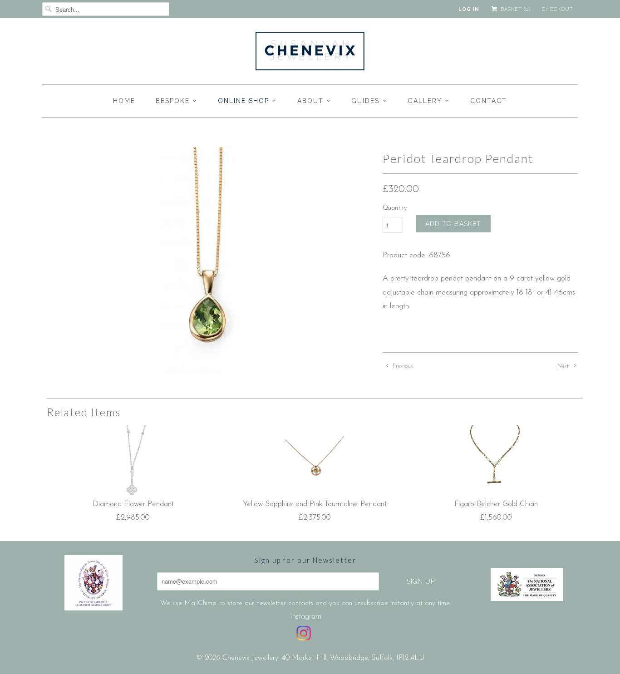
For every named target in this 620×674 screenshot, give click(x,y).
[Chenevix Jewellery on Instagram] (303, 633)
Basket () (515, 9)
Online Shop (243, 100)
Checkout (557, 9)
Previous (402, 366)
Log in (468, 9)
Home (124, 100)
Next (564, 366)
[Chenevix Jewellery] (310, 53)
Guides (365, 100)
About (310, 100)
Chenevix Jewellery (250, 658)
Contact (488, 100)
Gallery (425, 100)
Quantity (395, 208)
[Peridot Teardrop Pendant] (208, 264)
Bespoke (173, 100)
